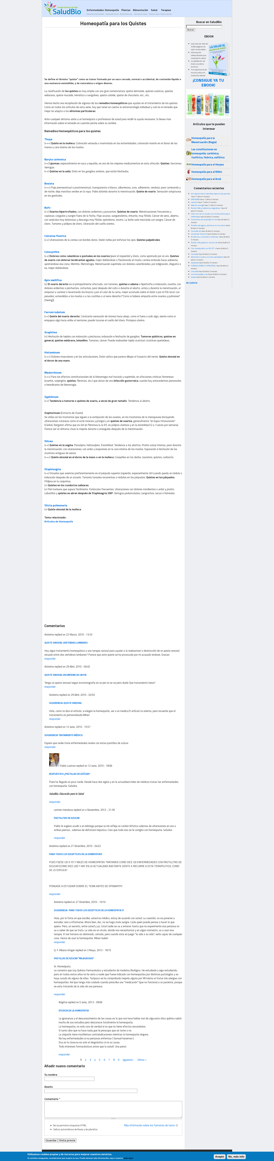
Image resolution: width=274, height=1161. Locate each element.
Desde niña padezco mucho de (204, 242)
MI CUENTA (191, 282)
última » (142, 1060)
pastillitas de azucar (67, 818)
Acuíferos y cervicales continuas (205, 236)
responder (50, 659)
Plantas (126, 11)
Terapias (166, 11)
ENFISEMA (195, 199)
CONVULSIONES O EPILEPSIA (203, 265)
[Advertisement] (71, 49)
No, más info (236, 1156)
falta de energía (197, 205)
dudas (193, 277)
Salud (154, 11)
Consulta (194, 254)
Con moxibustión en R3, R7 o (203, 248)
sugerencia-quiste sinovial (65, 703)
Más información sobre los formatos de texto (149, 1125)
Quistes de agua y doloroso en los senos (208, 225)
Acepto (219, 1156)
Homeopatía (112, 11)
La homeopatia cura (199, 274)
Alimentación (140, 11)
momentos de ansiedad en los (204, 219)
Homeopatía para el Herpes (207, 164)
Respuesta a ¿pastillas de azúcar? (69, 774)
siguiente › (128, 1060)
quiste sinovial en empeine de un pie (65, 675)
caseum (194, 202)
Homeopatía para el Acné (206, 179)
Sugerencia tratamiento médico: (63, 735)
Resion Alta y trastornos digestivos (206, 208)
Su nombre (50, 1075)
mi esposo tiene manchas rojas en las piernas (210, 193)
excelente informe (199, 233)
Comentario (52, 1099)
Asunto (48, 1087)
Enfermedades (95, 11)
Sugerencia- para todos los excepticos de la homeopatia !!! (89, 910)
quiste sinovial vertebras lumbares (66, 643)
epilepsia (195, 262)
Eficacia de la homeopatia (74, 1010)
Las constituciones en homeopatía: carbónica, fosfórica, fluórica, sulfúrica (208, 153)
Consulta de (196, 231)
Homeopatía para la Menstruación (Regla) (204, 140)
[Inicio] (62, 8)
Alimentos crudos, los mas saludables (207, 256)
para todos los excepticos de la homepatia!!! (75, 854)
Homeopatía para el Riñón (206, 172)
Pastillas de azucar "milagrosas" (74, 958)
